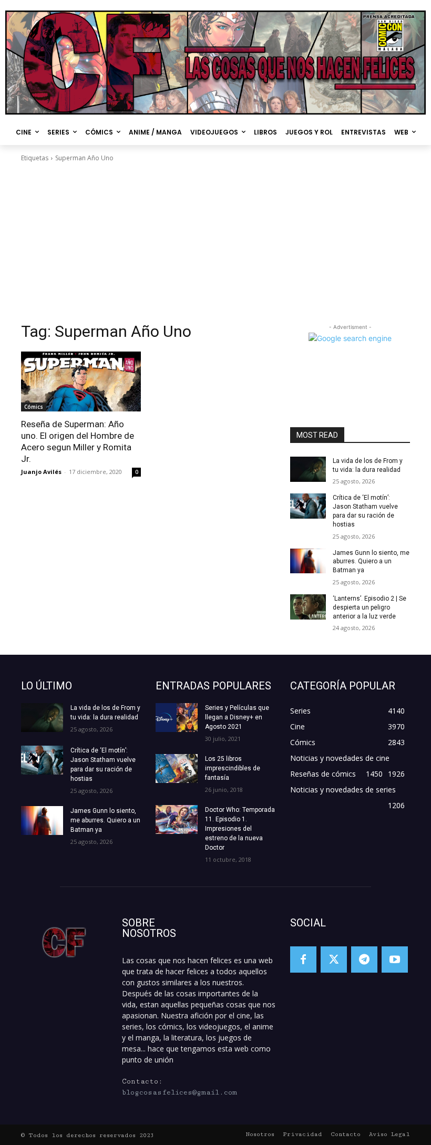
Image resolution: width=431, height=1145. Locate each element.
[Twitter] (334, 959)
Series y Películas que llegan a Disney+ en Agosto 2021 (237, 717)
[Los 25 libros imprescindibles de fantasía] (177, 768)
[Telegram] (364, 959)
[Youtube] (395, 959)
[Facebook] (303, 959)
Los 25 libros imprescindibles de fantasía (232, 768)
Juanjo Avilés (41, 472)
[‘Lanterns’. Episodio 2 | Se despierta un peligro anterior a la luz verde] (308, 607)
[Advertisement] (215, 242)
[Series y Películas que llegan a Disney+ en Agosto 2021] (177, 717)
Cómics (33, 406)
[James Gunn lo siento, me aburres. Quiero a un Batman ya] (308, 561)
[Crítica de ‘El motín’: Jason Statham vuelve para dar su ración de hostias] (308, 506)
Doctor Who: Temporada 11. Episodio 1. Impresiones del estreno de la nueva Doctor (240, 828)
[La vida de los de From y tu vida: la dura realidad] (308, 469)
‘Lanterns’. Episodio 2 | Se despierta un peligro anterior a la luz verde (369, 607)
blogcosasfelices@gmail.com (179, 1092)
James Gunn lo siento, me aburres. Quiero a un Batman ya (371, 561)
